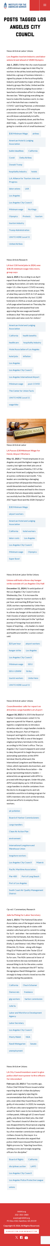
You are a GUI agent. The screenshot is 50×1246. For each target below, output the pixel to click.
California (32, 150)
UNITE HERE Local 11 (19, 237)
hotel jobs (13, 356)
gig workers (14, 999)
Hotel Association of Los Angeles (24, 349)
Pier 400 (13, 876)
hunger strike (15, 650)
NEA (28, 1037)
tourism (38, 216)
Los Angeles (14, 195)
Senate (33, 1043)
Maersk (40, 862)
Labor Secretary (16, 1023)
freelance (28, 992)
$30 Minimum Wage (18, 133)
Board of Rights (16, 1159)
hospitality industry (18, 171)
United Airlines (16, 244)
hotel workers (29, 531)
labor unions (14, 188)
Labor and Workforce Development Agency (25, 1014)
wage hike (13, 404)
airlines (36, 133)
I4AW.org (21, 1211)
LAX (27, 188)
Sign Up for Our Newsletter (21, 1231)
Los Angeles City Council (20, 202)
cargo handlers (16, 824)
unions (12, 1187)
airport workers (16, 514)
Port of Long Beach (30, 876)
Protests (27, 216)
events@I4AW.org (21, 1218)
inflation (27, 356)
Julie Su (12, 1006)
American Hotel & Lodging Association (21, 142)
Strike (29, 671)
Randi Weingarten (17, 1043)
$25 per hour (15, 643)
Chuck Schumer (30, 985)
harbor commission (33, 999)
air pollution (14, 810)
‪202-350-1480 (21, 1214)
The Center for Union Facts (21, 390)
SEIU (30, 664)
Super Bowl (14, 558)
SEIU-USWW (15, 671)
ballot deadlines (16, 150)
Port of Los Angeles (18, 883)
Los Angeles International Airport (24, 377)
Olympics (13, 216)
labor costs (14, 538)
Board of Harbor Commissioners (24, 817)
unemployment (16, 1050)
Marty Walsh (15, 1037)
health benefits (30, 335)
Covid (12, 157)
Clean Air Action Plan (18, 831)
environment (15, 838)
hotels (34, 171)
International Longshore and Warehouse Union (22, 847)
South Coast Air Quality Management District (26, 892)
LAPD (33, 1166)
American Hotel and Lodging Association (22, 327)
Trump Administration (19, 230)
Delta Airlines (25, 157)
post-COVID (34, 383)
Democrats (14, 992)
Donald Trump (15, 164)
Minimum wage (16, 209)
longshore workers (17, 855)
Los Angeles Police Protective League (26, 1180)
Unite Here (33, 678)
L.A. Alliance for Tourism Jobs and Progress (24, 180)
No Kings (32, 209)
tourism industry (16, 223)
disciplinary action (17, 1166)
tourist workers (16, 678)
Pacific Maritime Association (22, 869)
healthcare (14, 342)
